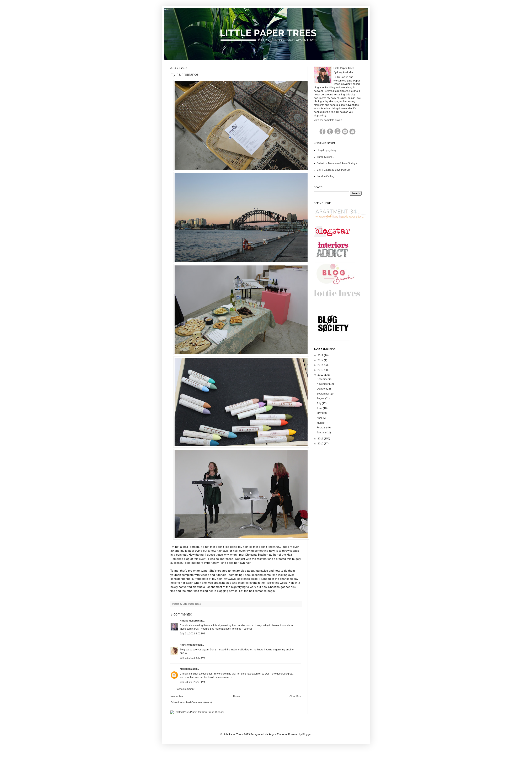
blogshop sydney (326, 150)
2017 (321, 360)
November (323, 383)
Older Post (295, 696)
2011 (321, 438)
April (320, 418)
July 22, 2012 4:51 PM (192, 657)
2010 (321, 443)
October (321, 388)
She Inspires (240, 582)
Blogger (306, 734)
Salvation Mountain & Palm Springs (337, 163)
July (319, 403)
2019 (321, 355)
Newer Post (176, 696)
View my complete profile (328, 120)
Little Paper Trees (344, 68)
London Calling (325, 176)
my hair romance (184, 74)
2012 (321, 374)
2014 (321, 365)
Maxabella (186, 668)
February (322, 427)
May (319, 413)
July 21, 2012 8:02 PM (192, 633)
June (320, 408)
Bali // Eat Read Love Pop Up (333, 169)
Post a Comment (185, 689)
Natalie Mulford (189, 620)
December (323, 379)
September (323, 393)
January (321, 432)
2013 (321, 370)
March (320, 422)
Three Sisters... (325, 156)
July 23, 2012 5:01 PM (192, 682)
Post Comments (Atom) (199, 702)
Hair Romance (188, 644)
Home (236, 696)
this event (200, 558)
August (321, 398)
